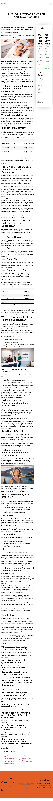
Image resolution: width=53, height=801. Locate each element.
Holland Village (9, 782)
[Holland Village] (2, 782)
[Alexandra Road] (2, 790)
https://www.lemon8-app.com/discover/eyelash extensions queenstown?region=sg (17, 759)
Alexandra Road (9, 789)
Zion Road (7, 786)
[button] (50, 4)
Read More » (39, 68)
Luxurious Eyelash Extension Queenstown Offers (41, 75)
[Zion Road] (2, 786)
